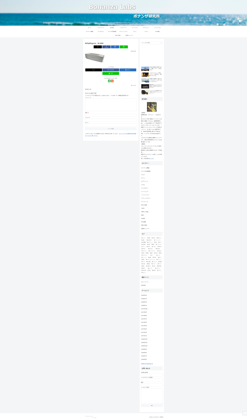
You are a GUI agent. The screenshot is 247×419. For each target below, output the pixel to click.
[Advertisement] (152, 56)
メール (87, 117)
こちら (152, 158)
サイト (87, 122)
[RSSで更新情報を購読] (112, 81)
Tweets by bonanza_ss (147, 363)
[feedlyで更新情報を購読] (109, 81)
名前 (87, 112)
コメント (88, 97)
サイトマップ (144, 282)
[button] (161, 42)
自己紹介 (143, 285)
